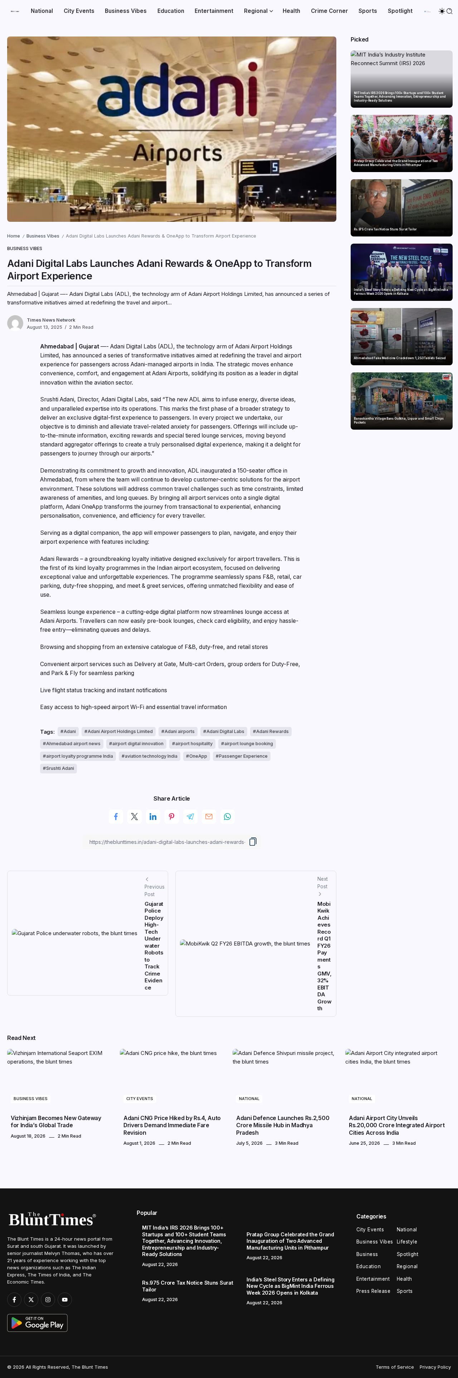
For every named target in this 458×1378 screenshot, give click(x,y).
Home (13, 236)
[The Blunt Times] (15, 11)
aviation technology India (151, 756)
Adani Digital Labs (225, 731)
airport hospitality (194, 743)
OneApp (198, 756)
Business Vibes (42, 236)
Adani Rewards (272, 731)
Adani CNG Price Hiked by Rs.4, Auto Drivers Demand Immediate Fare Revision (172, 1125)
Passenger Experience (243, 756)
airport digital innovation (138, 743)
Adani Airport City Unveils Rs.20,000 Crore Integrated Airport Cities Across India (396, 1125)
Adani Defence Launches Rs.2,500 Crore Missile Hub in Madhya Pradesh (282, 1125)
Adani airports (180, 731)
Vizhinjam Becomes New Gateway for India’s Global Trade (56, 1122)
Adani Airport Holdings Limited (120, 731)
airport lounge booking (248, 743)
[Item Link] (402, 79)
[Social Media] (14, 1299)
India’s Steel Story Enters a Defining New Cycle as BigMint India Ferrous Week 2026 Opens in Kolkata (401, 291)
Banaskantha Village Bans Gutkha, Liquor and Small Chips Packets (399, 420)
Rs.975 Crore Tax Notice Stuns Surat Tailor (385, 229)
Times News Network (51, 320)
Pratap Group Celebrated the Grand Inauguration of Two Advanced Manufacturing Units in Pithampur (396, 163)
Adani (70, 731)
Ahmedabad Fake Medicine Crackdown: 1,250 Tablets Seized (400, 358)
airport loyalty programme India (79, 756)
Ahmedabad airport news (73, 743)
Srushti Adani (60, 768)
